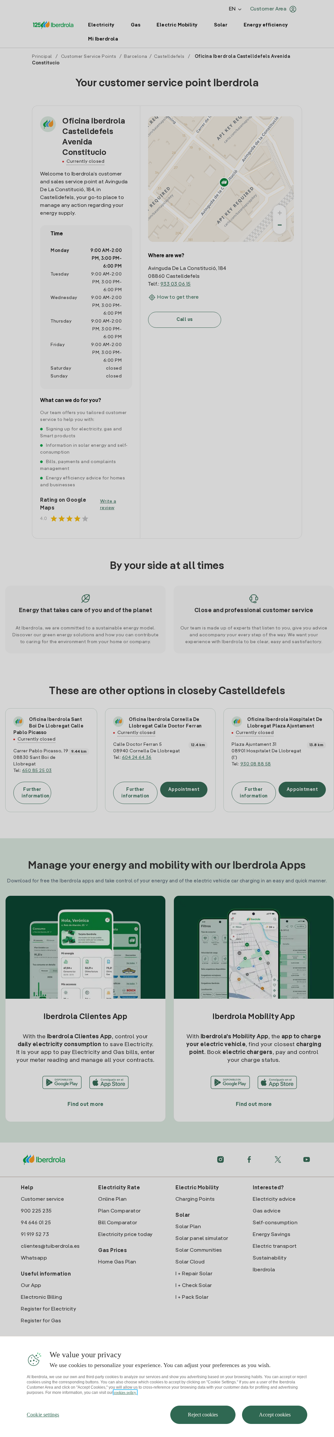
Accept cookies (275, 1414)
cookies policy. (125, 1392)
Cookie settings (43, 1414)
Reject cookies (203, 1414)
